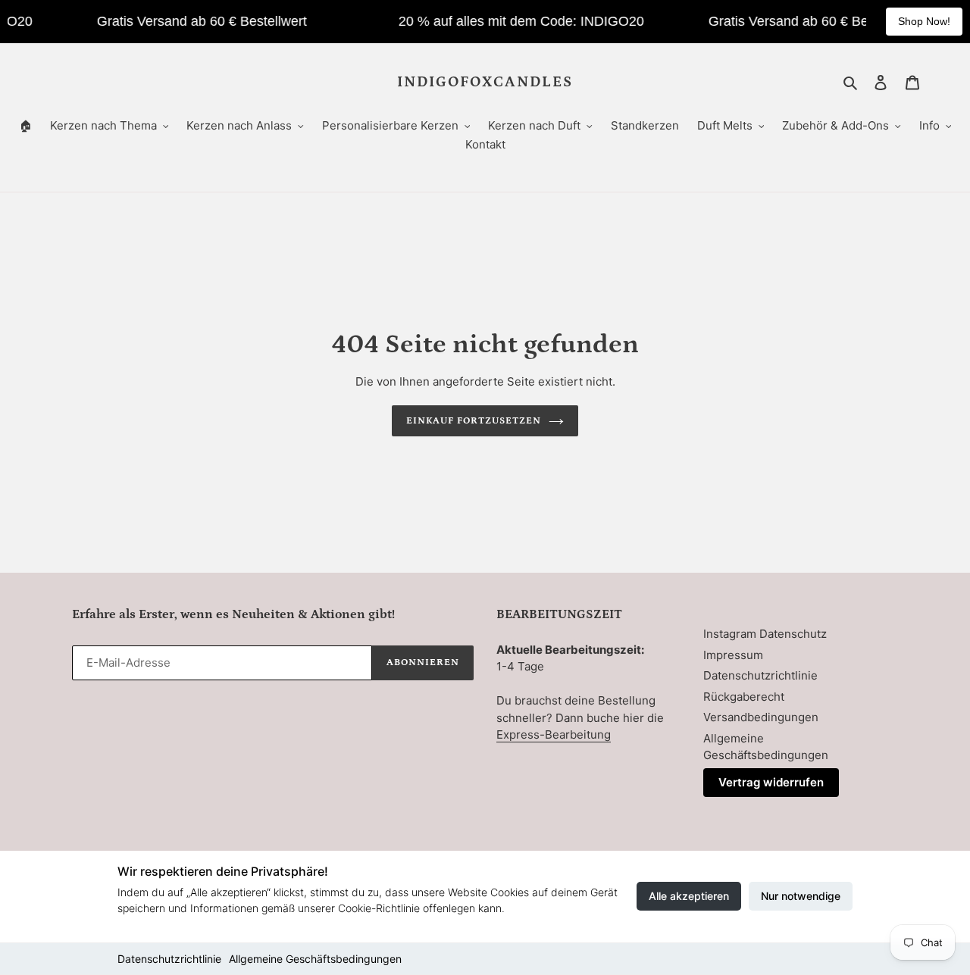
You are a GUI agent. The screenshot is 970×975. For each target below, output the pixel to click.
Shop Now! (924, 21)
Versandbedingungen (760, 717)
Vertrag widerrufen (771, 782)
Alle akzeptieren (689, 895)
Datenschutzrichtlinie (169, 958)
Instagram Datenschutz (765, 634)
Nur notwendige (800, 895)
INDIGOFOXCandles (485, 81)
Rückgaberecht (743, 696)
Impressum (733, 655)
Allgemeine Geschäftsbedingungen (315, 958)
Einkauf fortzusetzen (473, 421)
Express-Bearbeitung (553, 734)
